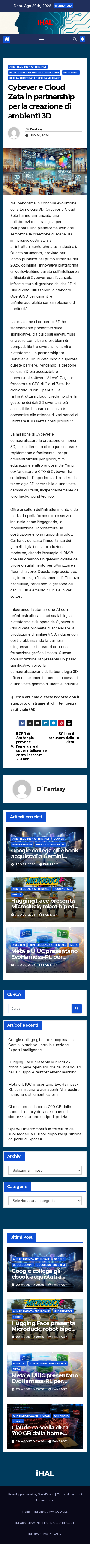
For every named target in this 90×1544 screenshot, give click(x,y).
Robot (16, 894)
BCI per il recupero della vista (61, 738)
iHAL (45, 23)
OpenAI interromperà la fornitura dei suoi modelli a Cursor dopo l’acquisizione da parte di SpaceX (44, 1134)
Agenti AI (18, 945)
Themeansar (45, 1500)
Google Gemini (22, 844)
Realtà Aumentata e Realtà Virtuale (34, 78)
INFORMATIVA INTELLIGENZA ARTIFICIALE (45, 1522)
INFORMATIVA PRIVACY (45, 1534)
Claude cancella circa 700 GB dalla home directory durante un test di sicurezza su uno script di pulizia (39, 1111)
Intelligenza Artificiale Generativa (34, 72)
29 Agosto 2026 (30, 1284)
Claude (18, 1421)
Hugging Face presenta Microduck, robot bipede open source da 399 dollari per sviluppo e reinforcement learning (44, 1067)
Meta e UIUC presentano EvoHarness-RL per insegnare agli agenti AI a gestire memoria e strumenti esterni (44, 1089)
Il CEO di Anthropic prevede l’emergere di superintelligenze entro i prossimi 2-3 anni (30, 746)
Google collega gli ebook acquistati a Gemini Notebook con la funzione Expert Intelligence (41, 1044)
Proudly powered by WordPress (31, 1494)
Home (26, 1511)
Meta (74, 945)
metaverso (70, 72)
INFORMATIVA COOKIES (51, 1511)
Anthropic (61, 1415)
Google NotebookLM (50, 844)
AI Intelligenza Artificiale (27, 66)
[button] (75, 39)
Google (59, 838)
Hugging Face (63, 888)
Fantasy (36, 129)
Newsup (72, 1494)
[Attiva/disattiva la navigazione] (42, 39)
